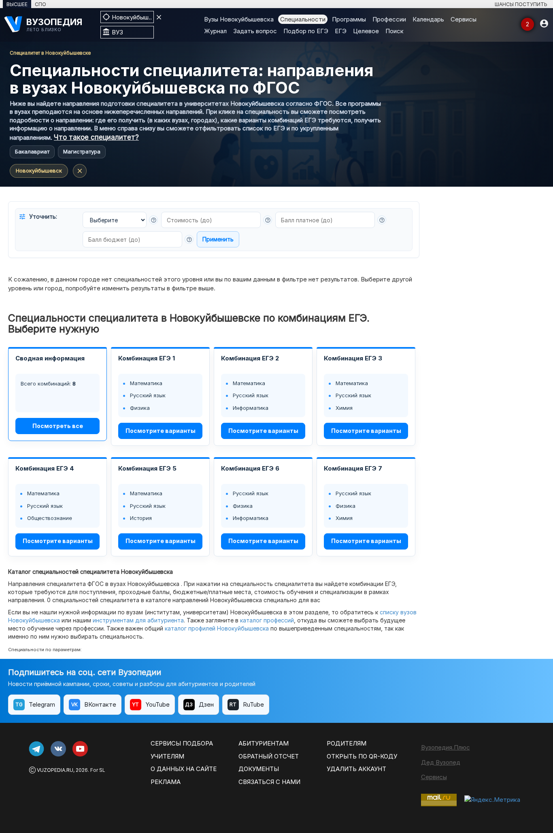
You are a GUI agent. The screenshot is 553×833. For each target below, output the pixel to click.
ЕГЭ (341, 31)
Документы (258, 769)
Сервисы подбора (182, 743)
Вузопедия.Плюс (445, 747)
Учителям (167, 756)
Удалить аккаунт (356, 769)
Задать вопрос (255, 31)
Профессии (389, 19)
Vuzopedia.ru (55, 770)
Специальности (302, 19)
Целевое (366, 31)
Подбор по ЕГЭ (305, 31)
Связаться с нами (269, 782)
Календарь (428, 19)
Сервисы (463, 19)
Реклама (166, 782)
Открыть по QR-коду (362, 756)
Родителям (346, 743)
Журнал (215, 31)
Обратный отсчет (268, 756)
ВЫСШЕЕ (17, 4)
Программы (349, 19)
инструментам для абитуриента (138, 620)
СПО (40, 4)
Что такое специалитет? (96, 137)
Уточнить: (38, 216)
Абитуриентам (263, 743)
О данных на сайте (184, 769)
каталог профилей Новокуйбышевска (217, 628)
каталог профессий (267, 620)
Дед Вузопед (440, 762)
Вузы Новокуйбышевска (239, 19)
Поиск (394, 31)
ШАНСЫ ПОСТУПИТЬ (521, 4)
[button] (153, 219)
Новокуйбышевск (39, 170)
